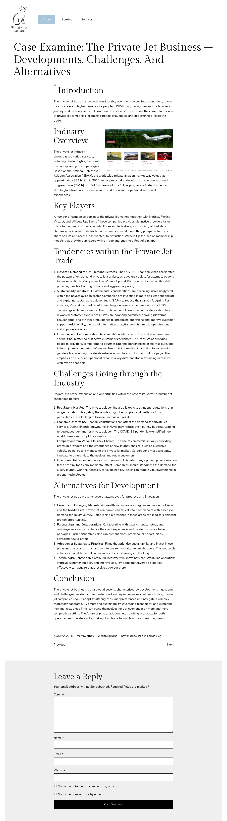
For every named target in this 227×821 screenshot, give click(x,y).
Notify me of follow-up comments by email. (87, 786)
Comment (61, 694)
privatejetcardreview (101, 353)
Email (58, 754)
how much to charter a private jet (141, 636)
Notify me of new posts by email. (80, 794)
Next (170, 645)
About (47, 19)
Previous (59, 645)
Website (59, 770)
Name (59, 738)
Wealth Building (107, 636)
